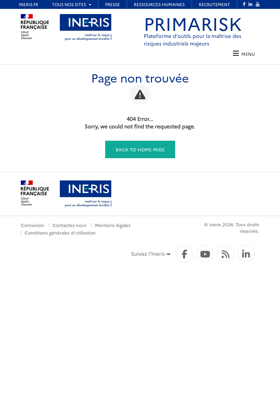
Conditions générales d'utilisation (60, 232)
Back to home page (140, 149)
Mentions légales (112, 225)
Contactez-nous (69, 225)
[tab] (243, 54)
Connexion (32, 225)
